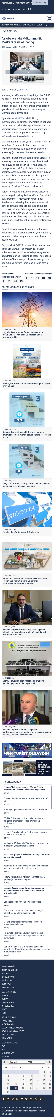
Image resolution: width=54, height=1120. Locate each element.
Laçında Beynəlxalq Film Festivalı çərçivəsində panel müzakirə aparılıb (25, 833)
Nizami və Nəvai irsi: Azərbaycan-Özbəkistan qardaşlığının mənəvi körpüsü (24, 878)
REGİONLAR (7, 980)
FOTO (4, 1013)
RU (6, 9)
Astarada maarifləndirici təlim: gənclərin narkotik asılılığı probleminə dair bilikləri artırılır (26, 866)
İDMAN (5, 995)
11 (16, 1080)
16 (50, 1080)
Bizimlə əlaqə (9, 1017)
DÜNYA (5, 999)
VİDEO (4, 1009)
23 (50, 1084)
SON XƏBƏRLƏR (13, 781)
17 (8, 1084)
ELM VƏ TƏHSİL (9, 992)
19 (23, 1084)
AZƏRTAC (23, 89)
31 (8, 1092)
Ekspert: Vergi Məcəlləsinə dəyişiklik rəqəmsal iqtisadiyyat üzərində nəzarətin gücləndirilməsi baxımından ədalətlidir (24, 632)
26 (23, 1088)
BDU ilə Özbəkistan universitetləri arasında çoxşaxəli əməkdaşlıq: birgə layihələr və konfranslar (23, 821)
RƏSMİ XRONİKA (9, 966)
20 (31, 1084)
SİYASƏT (5, 973)
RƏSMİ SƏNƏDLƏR (10, 970)
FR (16, 9)
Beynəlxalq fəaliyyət (13, 1031)
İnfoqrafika (8, 1006)
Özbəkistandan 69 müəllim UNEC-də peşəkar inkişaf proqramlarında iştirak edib (24, 911)
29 (44, 1088)
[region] (28, 871)
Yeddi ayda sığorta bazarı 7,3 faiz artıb (21, 532)
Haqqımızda (8, 1021)
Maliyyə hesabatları (12, 1028)
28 (37, 1088)
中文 (30, 9)
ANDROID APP (8, 1053)
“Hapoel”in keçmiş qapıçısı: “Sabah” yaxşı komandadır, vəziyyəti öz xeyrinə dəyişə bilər (24, 788)
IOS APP (5, 1057)
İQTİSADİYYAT (10, 30)
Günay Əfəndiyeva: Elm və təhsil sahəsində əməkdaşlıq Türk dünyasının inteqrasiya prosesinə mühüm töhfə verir (27, 949)
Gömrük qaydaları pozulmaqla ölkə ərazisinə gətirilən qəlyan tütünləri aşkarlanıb (23, 682)
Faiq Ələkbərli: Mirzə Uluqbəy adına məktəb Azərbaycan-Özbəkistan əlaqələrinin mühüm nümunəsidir (24, 935)
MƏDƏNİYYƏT (8, 987)
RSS (3, 1050)
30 (50, 1088)
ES (19, 9)
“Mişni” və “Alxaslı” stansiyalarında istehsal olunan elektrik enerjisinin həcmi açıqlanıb (26, 484)
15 (44, 1080)
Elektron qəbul (10, 1043)
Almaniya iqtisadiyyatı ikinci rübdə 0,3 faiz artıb (25, 809)
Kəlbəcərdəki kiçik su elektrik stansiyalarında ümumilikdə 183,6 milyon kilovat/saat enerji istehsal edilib (27, 434)
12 (23, 1080)
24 (8, 1088)
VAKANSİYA (7, 1038)
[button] (27, 63)
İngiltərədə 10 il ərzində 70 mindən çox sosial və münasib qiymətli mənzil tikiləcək (26, 844)
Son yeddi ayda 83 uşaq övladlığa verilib (22, 902)
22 (44, 1084)
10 (8, 1080)
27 (31, 1088)
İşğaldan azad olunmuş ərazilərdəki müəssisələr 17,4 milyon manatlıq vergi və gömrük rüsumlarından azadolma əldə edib (25, 581)
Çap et (22, 47)
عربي (23, 9)
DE (13, 9)
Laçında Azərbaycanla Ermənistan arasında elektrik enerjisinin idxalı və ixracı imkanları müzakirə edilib (23, 334)
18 (16, 1084)
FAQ (3, 1046)
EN (9, 9)
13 (31, 1080)
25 (16, 1088)
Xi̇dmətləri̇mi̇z (9, 1035)
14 (37, 1080)
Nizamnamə (8, 1024)
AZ (3, 9)
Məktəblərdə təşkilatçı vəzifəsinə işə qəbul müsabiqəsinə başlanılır (23, 923)
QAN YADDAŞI (8, 1002)
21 (37, 1084)
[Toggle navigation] (48, 18)
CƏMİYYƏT (6, 984)
